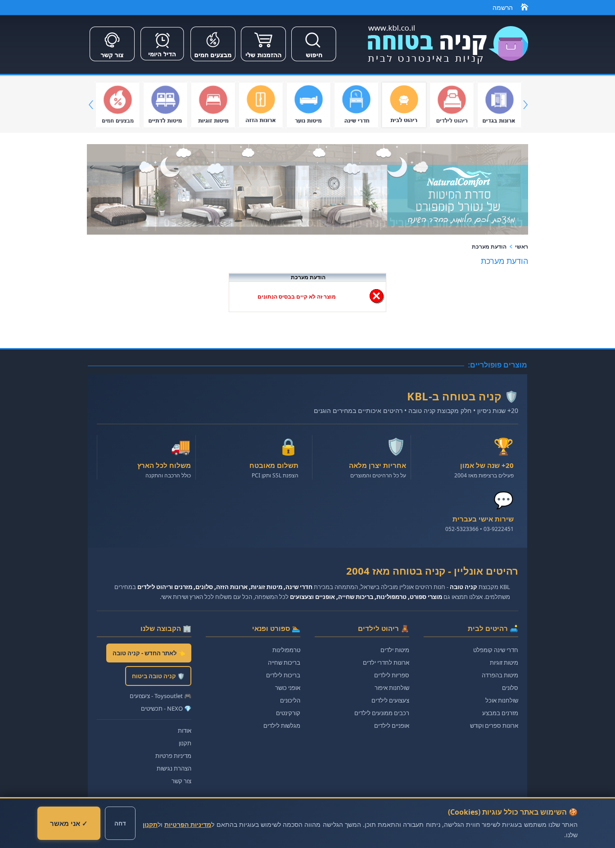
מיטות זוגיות (504, 662)
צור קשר (181, 781)
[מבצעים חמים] (213, 62)
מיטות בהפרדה (500, 675)
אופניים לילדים (391, 725)
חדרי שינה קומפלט (495, 650)
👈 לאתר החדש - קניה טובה (149, 653)
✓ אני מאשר (69, 823)
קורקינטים (288, 713)
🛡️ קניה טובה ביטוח (158, 676)
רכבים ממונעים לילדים (381, 713)
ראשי (521, 247)
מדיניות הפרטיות (187, 824)
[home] (524, 8)
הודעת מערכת (489, 247)
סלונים (510, 688)
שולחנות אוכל (501, 700)
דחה (120, 823)
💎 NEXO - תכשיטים (166, 708)
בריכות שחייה (284, 662)
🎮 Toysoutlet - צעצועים (160, 696)
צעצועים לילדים (390, 700)
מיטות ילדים (394, 650)
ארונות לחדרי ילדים (386, 662)
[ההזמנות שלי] (263, 62)
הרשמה (503, 7)
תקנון (185, 743)
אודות (184, 730)
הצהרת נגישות (174, 768)
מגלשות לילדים (281, 725)
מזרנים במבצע (500, 713)
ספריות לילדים (391, 675)
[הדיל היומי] (162, 62)
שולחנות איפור (392, 688)
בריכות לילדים (283, 675)
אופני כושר (287, 688)
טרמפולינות (286, 650)
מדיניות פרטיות (173, 756)
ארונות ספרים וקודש (494, 725)
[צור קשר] (112, 62)
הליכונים (290, 700)
